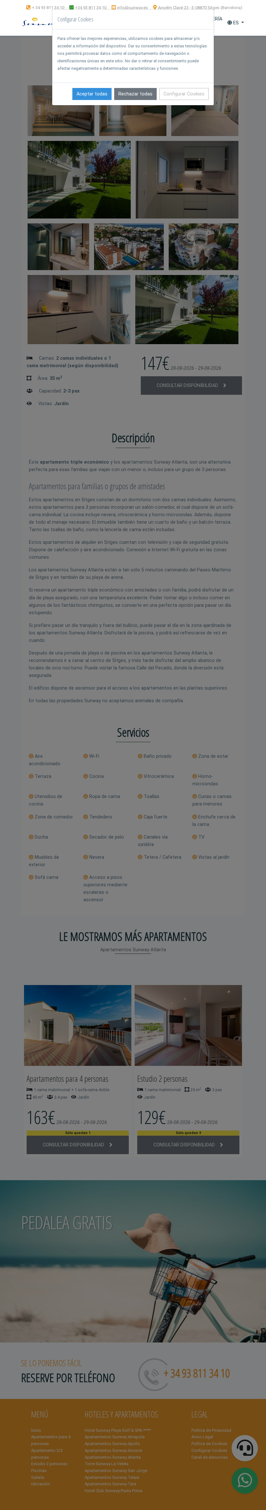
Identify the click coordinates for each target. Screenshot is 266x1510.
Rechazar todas (135, 94)
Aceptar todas (92, 94)
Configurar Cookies (183, 94)
